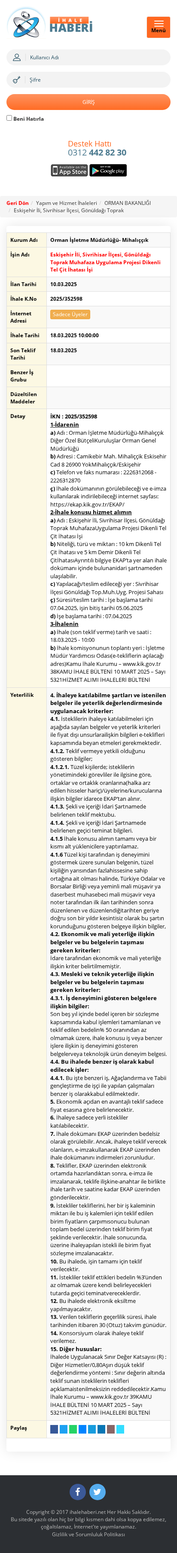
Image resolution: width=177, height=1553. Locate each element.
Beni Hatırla (28, 118)
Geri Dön (17, 203)
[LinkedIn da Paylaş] (101, 1429)
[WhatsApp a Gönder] (73, 1429)
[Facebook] (78, 1492)
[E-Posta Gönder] (111, 1429)
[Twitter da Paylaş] (63, 1429)
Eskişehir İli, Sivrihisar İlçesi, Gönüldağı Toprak (69, 210)
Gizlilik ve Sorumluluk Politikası (88, 1534)
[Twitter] (97, 1492)
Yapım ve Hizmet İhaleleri (66, 203)
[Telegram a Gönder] (92, 1429)
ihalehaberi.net (88, 1512)
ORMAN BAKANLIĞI (127, 203)
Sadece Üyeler (70, 314)
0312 (97, 149)
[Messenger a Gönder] (82, 1429)
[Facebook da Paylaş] (54, 1429)
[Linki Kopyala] (120, 1429)
